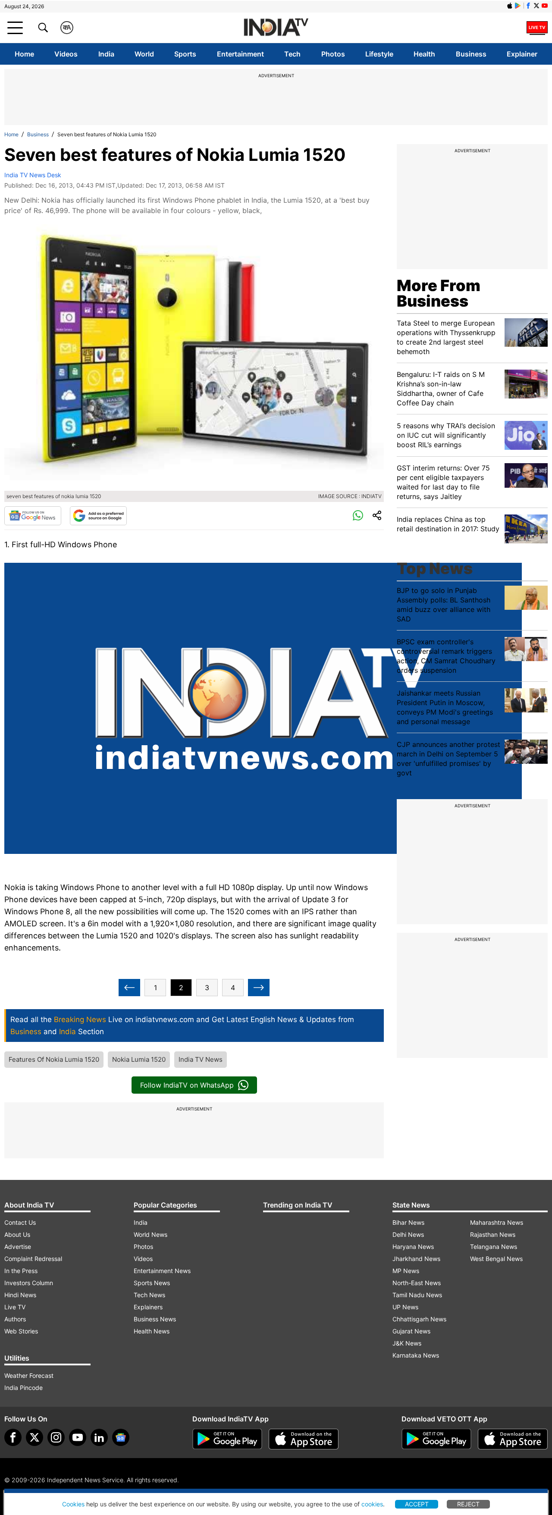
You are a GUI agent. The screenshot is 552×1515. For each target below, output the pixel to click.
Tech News (149, 1295)
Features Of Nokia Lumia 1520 (54, 1059)
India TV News (201, 1059)
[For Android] (436, 1439)
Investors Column (28, 1282)
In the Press (21, 1270)
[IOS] (510, 6)
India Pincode (23, 1387)
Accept (417, 1504)
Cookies (73, 1504)
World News (150, 1234)
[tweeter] (34, 1437)
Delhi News (408, 1234)
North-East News (416, 1282)
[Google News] (32, 515)
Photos (333, 54)
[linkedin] (99, 1437)
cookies (372, 1504)
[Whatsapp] (358, 515)
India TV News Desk (32, 175)
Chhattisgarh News (419, 1319)
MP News (405, 1270)
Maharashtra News (496, 1222)
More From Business (438, 293)
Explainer (522, 54)
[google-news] (120, 1437)
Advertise (17, 1246)
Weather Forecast (28, 1375)
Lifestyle (379, 54)
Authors (15, 1319)
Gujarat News (411, 1331)
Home (24, 54)
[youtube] (77, 1437)
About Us (17, 1234)
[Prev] (129, 987)
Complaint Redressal (33, 1258)
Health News (151, 1331)
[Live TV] (537, 27)
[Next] (259, 987)
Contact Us (20, 1222)
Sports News (152, 1282)
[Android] (518, 6)
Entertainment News (162, 1270)
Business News (155, 1319)
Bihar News (408, 1222)
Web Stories (21, 1331)
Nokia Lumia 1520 (139, 1059)
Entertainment (240, 54)
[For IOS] (513, 1439)
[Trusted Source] (98, 515)
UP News (405, 1307)
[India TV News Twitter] (536, 6)
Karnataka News (415, 1355)
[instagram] (56, 1437)
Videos (66, 54)
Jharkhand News (416, 1258)
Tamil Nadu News (417, 1295)
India (106, 54)
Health (424, 54)
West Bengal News (496, 1258)
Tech (292, 54)
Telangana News (493, 1246)
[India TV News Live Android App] (227, 1439)
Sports (185, 54)
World (144, 54)
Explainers (148, 1307)
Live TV (14, 1307)
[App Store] (304, 1439)
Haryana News (413, 1246)
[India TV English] (276, 28)
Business (471, 54)
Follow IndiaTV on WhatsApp (187, 1085)
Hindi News (20, 1295)
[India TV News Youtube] (545, 6)
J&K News (406, 1343)
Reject (468, 1504)
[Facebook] (13, 1437)
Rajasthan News (492, 1234)
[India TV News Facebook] (528, 6)
